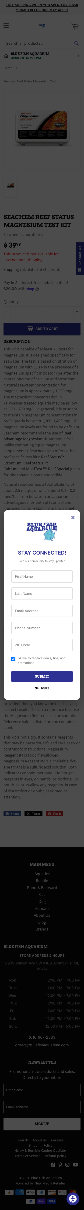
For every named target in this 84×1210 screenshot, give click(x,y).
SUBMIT (42, 676)
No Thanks (42, 688)
